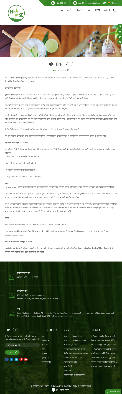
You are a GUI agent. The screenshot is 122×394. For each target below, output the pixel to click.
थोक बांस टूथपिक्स (70, 344)
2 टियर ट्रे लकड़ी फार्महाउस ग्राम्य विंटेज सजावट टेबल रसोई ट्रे (104, 336)
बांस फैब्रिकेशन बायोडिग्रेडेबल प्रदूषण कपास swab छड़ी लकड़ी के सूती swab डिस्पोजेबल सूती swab (104, 353)
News (97, 10)
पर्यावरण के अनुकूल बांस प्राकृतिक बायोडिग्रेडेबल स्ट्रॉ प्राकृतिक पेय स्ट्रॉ (104, 344)
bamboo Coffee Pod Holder (75, 340)
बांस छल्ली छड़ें (68, 370)
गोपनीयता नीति (64, 70)
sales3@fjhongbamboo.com (89, 3)
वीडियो (88, 10)
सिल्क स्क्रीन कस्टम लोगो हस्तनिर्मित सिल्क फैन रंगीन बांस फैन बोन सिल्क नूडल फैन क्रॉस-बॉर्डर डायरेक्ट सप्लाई (104, 340)
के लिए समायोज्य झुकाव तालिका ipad (76, 353)
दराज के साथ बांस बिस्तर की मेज (74, 349)
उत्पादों (68, 10)
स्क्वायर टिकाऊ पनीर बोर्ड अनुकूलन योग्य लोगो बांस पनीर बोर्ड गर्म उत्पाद (104, 357)
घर (62, 10)
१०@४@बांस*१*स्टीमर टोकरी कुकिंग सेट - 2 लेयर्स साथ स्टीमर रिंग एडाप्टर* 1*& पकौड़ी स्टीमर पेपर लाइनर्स (104, 349)
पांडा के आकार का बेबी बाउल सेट (74, 375)
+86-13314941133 (63, 3)
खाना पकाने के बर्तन (70, 362)
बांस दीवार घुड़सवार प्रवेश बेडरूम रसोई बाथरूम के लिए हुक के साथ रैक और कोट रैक (104, 366)
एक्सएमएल (45, 357)
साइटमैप (44, 353)
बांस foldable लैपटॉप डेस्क (73, 357)
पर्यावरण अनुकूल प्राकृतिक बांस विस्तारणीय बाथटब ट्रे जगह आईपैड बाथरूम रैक (104, 362)
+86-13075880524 (53, 298)
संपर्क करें (106, 10)
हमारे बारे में (78, 10)
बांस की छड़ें (68, 366)
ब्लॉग (43, 349)
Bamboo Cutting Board (73, 336)
